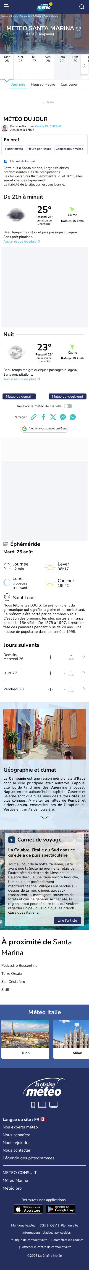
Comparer (69, 84)
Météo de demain (19, 396)
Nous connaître (16, 1135)
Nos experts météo (20, 1127)
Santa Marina (51, 16)
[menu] (7, 7)
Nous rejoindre (16, 1142)
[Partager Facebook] (43, 417)
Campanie (24, 16)
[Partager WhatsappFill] (73, 417)
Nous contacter (16, 1150)
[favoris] (78, 28)
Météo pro (12, 1188)
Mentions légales (23, 1225)
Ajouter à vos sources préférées (48, 428)
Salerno (37, 16)
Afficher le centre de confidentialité (46, 1247)
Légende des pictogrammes (29, 1158)
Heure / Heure (43, 84)
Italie (13, 16)
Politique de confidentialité (28, 1240)
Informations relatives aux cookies (46, 1232)
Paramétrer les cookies (67, 1240)
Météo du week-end (67, 396)
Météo (4, 16)
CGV (53, 1225)
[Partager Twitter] (53, 417)
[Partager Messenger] (63, 417)
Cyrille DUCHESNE (48, 126)
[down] (44, 818)
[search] (82, 7)
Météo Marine (15, 1180)
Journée (18, 84)
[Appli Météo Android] (61, 1209)
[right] (84, 65)
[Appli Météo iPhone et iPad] (28, 1209)
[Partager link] (34, 417)
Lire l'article (67, 920)
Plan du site (69, 1225)
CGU (42, 1225)
